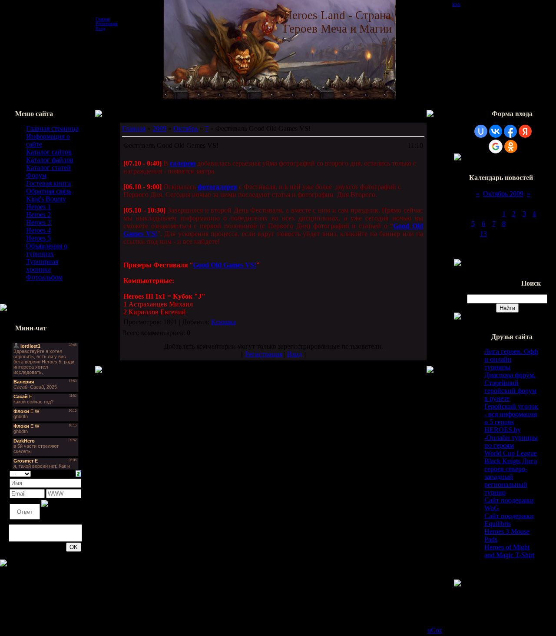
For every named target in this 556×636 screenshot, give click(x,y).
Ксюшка (223, 322)
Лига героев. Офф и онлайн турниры (511, 359)
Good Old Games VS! (224, 265)
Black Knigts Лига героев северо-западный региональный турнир (510, 476)
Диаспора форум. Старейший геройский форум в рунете (510, 386)
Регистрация (107, 23)
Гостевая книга (48, 183)
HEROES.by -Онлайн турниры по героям (511, 437)
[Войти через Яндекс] (525, 131)
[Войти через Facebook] (510, 131)
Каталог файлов (49, 159)
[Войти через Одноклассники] (510, 146)
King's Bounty (46, 199)
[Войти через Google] (496, 146)
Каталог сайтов (49, 152)
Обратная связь (48, 191)
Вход (100, 28)
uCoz (434, 630)
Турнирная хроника (42, 265)
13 (483, 233)
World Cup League (510, 453)
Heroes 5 (38, 238)
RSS (456, 4)
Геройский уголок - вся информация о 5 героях (511, 414)
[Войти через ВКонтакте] (495, 131)
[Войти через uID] (480, 131)
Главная (103, 19)
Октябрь (185, 128)
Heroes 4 (38, 230)
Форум (36, 175)
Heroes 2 (38, 214)
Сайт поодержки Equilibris (509, 519)
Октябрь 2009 (503, 193)
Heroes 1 (38, 206)
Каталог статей (48, 167)
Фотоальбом (44, 277)
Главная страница (52, 128)
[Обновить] (78, 472)
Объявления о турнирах (46, 249)
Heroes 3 (38, 222)
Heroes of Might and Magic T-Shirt (509, 551)
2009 (159, 128)
